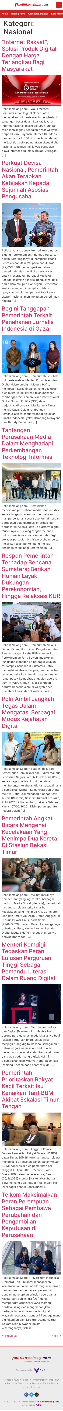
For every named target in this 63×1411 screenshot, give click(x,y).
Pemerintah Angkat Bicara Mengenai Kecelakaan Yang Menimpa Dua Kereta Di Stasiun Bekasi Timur (29, 835)
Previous (9, 1335)
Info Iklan (54, 1379)
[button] (59, 5)
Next (56, 1335)
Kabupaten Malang (38, 13)
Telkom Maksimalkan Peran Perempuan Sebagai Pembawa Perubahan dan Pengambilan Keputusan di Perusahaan (29, 1214)
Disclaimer (23, 1383)
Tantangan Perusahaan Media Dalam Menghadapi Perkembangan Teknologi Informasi (28, 443)
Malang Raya (18, 13)
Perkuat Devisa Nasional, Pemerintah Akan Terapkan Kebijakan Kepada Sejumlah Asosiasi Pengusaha (30, 179)
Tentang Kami (11, 1379)
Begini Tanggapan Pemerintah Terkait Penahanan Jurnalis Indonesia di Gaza (28, 318)
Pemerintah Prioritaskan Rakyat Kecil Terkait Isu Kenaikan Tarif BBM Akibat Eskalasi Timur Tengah (30, 1089)
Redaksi (11, 1383)
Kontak (25, 1379)
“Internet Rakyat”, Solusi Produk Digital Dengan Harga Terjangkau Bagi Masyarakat (29, 55)
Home (5, 13)
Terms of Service (31, 1387)
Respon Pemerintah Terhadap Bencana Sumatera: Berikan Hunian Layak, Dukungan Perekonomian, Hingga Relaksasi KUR (31, 575)
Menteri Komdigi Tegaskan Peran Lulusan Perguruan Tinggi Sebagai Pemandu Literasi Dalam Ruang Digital (28, 961)
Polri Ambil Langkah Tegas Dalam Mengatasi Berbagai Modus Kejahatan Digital (28, 712)
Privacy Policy (39, 1379)
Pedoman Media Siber (44, 1383)
